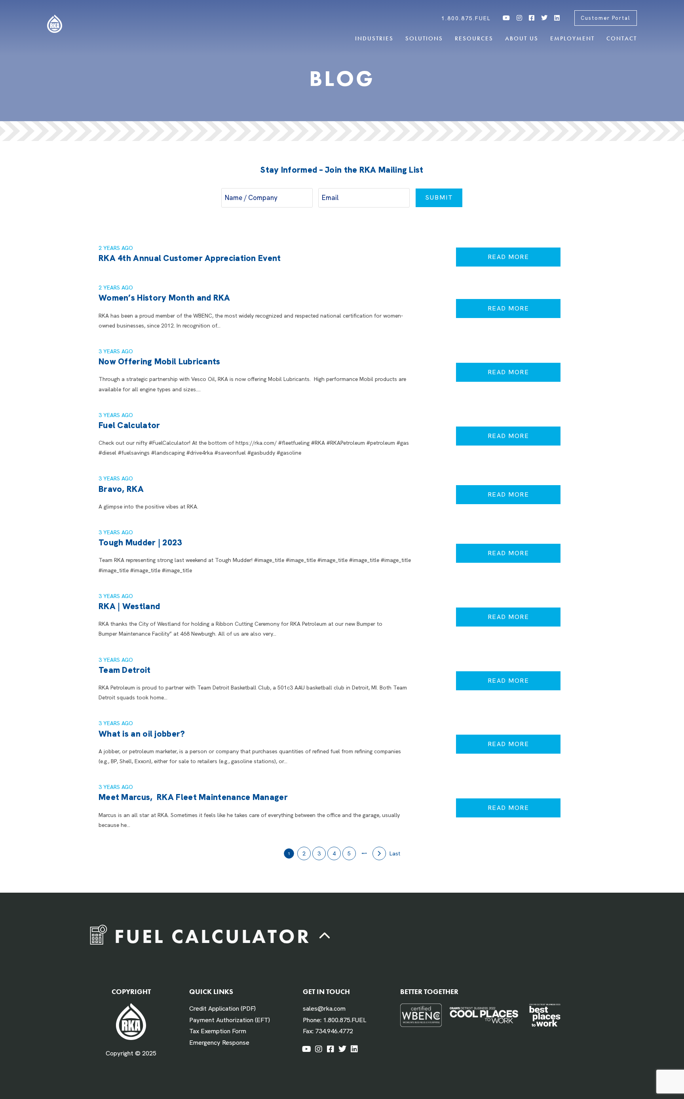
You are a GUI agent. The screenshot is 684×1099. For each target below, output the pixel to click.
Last (395, 853)
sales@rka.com (324, 1008)
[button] (325, 936)
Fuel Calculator (129, 425)
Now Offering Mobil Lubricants (159, 361)
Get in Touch (326, 991)
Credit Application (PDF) (222, 1008)
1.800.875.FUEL (344, 1020)
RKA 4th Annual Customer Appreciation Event (190, 258)
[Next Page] (379, 853)
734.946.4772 (334, 1031)
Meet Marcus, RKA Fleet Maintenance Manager (193, 797)
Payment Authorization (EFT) (229, 1020)
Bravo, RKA (121, 489)
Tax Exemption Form (217, 1031)
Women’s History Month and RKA (164, 297)
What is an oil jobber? (142, 733)
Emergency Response (219, 1042)
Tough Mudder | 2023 (140, 542)
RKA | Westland (129, 606)
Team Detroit (125, 670)
